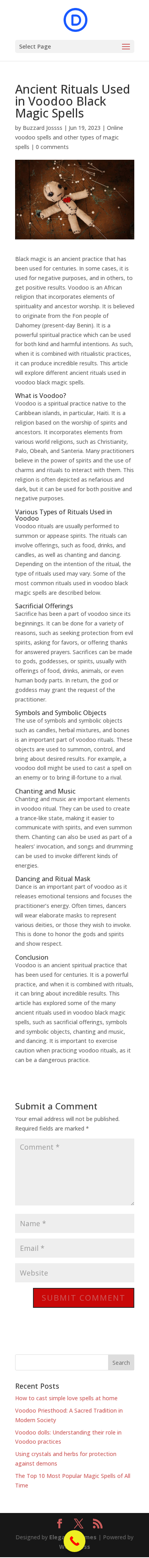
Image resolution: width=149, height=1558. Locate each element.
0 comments (52, 147)
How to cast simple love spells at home (66, 1398)
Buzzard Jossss (42, 127)
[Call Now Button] (74, 1541)
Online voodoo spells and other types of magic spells (69, 137)
